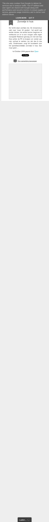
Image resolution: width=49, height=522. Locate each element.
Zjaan (36, 51)
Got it (31, 18)
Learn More (21, 18)
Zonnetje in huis (25, 21)
